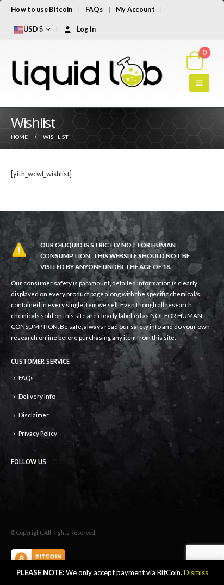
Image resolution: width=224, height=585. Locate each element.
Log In (86, 29)
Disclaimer (33, 414)
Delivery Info (36, 396)
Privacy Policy (37, 433)
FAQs (94, 9)
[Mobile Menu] (199, 83)
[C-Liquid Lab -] (87, 73)
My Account (135, 9)
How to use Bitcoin (42, 9)
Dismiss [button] (196, 572)
